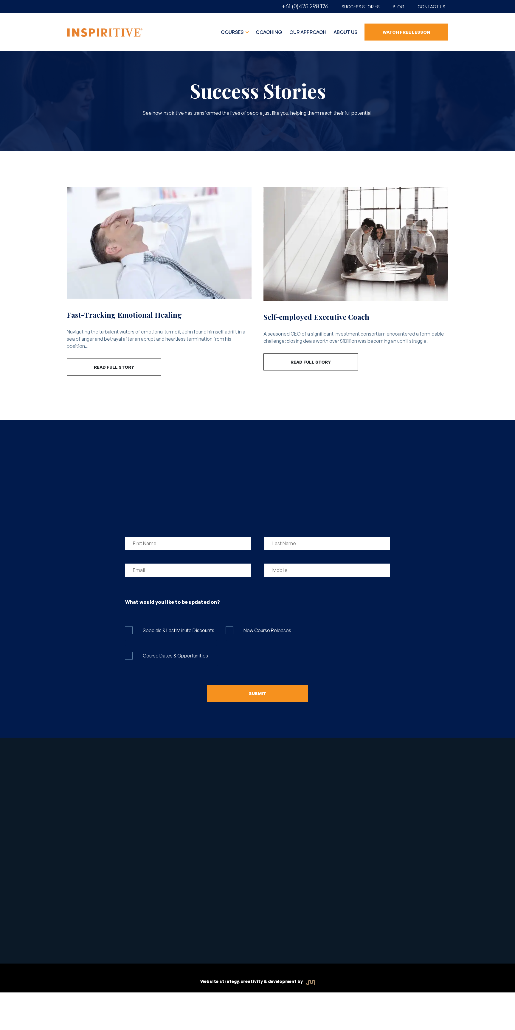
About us (345, 32)
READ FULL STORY (114, 367)
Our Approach (307, 32)
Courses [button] (232, 32)
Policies (274, 936)
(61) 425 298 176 (348, 793)
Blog (398, 6)
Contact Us (431, 6)
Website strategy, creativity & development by (252, 981)
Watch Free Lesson (406, 32)
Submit (257, 693)
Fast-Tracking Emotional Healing (124, 314)
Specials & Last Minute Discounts (178, 630)
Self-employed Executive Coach (316, 317)
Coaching (269, 32)
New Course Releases (267, 630)
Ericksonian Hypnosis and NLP (271, 798)
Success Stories (361, 6)
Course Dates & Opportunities (175, 656)
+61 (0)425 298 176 (304, 6)
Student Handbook (192, 933)
